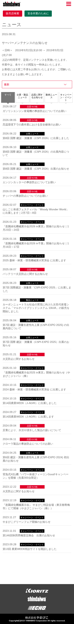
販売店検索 (12, 13)
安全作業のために (38, 13)
